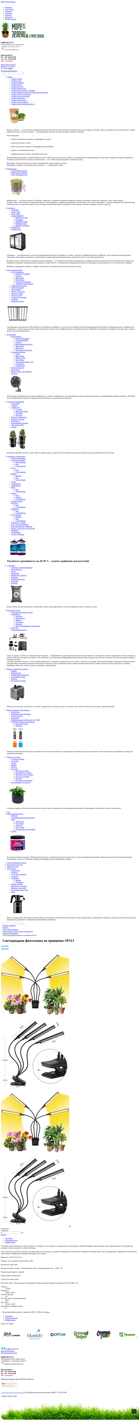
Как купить (9, 9)
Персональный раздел (9, 71)
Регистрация (10, 2)
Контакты (8, 17)
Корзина (4, 67)
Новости (8, 15)
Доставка (8, 13)
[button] (2, 1337)
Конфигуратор (10, 19)
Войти (3, 2)
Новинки (8, 7)
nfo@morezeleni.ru (8, 1351)
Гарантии (8, 11)
